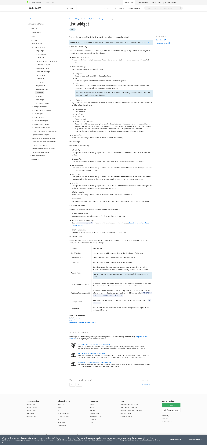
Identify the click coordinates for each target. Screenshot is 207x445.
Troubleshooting (134, 8)
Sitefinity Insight (142, 2)
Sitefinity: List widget (76, 319)
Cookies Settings (195, 440)
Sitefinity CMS (129, 2)
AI (58, 419)
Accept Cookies (175, 440)
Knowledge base (171, 2)
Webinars (93, 410)
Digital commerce (63, 416)
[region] (103, 440)
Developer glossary (127, 416)
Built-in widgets (88, 19)
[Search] (180, 8)
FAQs (91, 422)
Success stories (95, 413)
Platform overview (162, 43)
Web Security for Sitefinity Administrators (91, 353)
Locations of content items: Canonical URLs (83, 323)
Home (71, 19)
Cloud (60, 407)
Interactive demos (126, 413)
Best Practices (118, 8)
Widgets (78, 19)
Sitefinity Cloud (156, 2)
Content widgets (100, 19)
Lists (149, 42)
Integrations (62, 425)
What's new (30, 413)
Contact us (165, 419)
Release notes (31, 416)
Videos (92, 407)
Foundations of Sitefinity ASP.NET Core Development (95, 362)
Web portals (62, 422)
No (79, 385)
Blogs (92, 404)
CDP (59, 410)
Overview (61, 404)
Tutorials (106, 8)
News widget (147, 384)
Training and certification (129, 407)
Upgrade (93, 419)
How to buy (165, 416)
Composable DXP (64, 413)
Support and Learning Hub (129, 404)
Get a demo (160, 40)
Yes (72, 385)
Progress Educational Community (131, 410)
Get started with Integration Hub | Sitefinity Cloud (94, 344)
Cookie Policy (78, 440)
